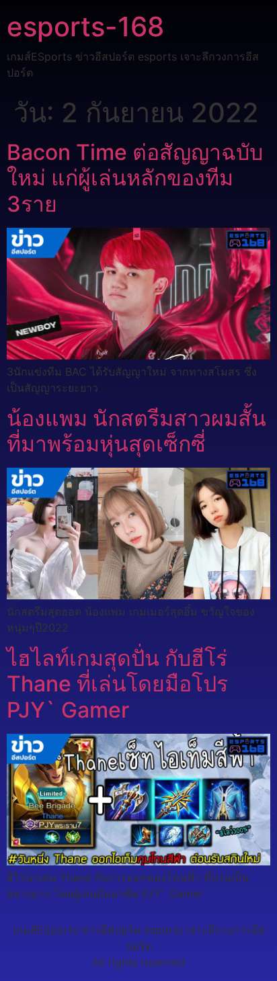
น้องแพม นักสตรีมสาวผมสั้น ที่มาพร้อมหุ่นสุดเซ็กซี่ (136, 431)
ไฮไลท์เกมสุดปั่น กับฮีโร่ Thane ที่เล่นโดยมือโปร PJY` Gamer (117, 684)
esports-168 (85, 26)
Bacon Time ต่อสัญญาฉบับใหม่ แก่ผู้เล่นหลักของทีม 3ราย (135, 178)
